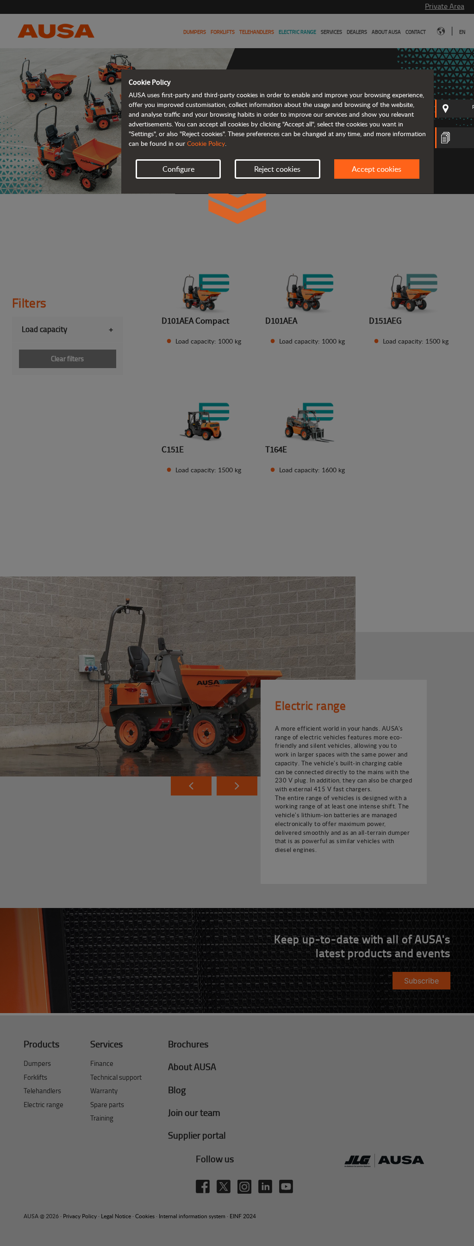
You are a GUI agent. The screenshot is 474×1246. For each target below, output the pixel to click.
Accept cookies (376, 169)
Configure (178, 169)
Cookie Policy (206, 143)
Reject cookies (277, 169)
